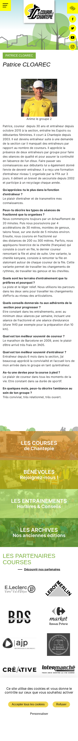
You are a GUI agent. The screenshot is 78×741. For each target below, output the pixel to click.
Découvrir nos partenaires (42, 569)
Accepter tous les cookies (28, 704)
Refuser (61, 704)
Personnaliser (39, 713)
